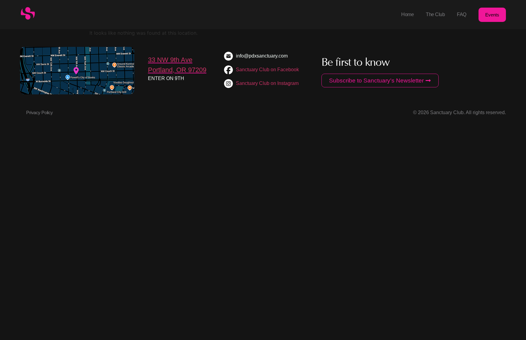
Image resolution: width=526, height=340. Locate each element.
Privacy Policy (39, 112)
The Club (435, 14)
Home (407, 14)
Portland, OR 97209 (177, 70)
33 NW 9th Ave (170, 60)
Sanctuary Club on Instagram (267, 83)
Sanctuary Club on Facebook (267, 69)
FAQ (461, 14)
